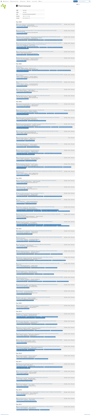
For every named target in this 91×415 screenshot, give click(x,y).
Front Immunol (18, 26)
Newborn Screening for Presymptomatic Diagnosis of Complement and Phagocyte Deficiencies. (33, 305)
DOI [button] (69, 24)
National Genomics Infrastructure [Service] (22, 48)
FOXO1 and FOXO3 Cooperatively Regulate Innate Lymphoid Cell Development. (30, 193)
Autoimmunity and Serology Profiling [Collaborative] (24, 70)
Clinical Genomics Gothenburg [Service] (31, 160)
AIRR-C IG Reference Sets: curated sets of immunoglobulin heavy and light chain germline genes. (33, 95)
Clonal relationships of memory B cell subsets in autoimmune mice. (28, 157)
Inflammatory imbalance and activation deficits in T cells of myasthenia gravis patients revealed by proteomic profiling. (37, 30)
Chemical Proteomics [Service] (21, 395)
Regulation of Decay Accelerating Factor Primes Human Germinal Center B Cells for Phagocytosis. (33, 297)
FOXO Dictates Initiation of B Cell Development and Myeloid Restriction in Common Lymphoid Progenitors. (35, 221)
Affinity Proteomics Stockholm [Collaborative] (23, 308)
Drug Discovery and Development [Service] (22, 98)
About (40, 1)
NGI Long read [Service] (53, 70)
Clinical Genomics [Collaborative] (21, 47)
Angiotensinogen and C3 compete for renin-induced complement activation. (30, 57)
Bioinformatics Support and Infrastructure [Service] (33, 316)
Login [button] (76, 1)
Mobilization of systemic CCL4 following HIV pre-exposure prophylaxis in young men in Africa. (33, 186)
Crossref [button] (73, 24)
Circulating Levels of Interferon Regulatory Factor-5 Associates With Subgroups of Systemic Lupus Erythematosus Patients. (37, 333)
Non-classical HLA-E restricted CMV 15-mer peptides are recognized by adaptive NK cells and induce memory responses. (37, 103)
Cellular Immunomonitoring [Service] (21, 343)
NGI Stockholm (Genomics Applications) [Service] (23, 267)
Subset (29, 1)
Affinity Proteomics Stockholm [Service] (22, 27)
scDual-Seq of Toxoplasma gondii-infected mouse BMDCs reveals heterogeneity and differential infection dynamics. (36, 123)
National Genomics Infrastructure (44, 409)
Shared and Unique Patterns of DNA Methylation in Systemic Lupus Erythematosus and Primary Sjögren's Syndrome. (36, 327)
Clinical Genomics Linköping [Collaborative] (33, 54)
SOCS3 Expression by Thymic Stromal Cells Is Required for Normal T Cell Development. (32, 290)
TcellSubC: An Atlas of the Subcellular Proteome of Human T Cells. (28, 313)
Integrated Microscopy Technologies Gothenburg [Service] (24, 380)
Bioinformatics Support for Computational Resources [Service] (40, 70)
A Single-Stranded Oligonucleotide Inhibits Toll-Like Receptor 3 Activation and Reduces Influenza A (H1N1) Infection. (36, 321)
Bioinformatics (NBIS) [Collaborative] (22, 120)
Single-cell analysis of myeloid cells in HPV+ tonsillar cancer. (27, 163)
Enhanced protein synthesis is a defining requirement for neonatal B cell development (31, 137)
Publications (6, 1)
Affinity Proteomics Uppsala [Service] (22, 33)
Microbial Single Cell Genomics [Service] (40, 113)
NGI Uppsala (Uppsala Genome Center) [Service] (64, 70)
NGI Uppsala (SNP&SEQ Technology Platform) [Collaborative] (43, 260)
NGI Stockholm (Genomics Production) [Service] (61, 113)
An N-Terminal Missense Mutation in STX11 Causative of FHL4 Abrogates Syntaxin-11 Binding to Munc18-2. (35, 406)
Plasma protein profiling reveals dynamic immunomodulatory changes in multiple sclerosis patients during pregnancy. (36, 180)
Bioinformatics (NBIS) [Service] (21, 316)
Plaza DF (34, 68)
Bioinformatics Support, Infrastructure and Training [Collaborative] (37, 120)
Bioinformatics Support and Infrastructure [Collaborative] (35, 153)
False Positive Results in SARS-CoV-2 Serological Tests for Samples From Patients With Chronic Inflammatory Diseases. (37, 284)
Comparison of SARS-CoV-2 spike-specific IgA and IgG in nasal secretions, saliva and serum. (32, 89)
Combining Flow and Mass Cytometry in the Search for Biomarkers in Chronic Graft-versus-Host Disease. (35, 383)
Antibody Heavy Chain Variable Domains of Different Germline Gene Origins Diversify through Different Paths (35, 363)
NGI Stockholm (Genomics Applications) (22, 409)
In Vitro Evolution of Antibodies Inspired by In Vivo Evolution (27, 355)
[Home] (1, 1)
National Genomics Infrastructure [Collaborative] (58, 260)
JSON (78, 4)
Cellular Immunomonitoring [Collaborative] (34, 241)
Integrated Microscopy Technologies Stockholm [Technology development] (26, 401)
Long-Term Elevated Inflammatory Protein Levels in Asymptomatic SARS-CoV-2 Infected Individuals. (34, 244)
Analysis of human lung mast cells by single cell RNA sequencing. (28, 150)
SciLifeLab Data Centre (5, 414)
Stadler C (21, 314)
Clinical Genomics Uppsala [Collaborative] (32, 47)
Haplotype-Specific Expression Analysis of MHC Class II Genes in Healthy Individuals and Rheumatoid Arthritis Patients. (37, 250)
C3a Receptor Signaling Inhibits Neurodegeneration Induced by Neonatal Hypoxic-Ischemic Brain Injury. (34, 230)
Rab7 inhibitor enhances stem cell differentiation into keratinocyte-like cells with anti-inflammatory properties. (35, 51)
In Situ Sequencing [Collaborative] (21, 218)
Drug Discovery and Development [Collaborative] (36, 336)
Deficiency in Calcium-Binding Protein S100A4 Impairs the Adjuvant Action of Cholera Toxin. (32, 377)
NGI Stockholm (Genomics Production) (34, 409)
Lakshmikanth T (22, 372)
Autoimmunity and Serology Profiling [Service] (23, 175)
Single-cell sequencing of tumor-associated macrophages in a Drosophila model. (30, 110)
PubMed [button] (66, 24)
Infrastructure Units (14, 1)
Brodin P (30, 384)
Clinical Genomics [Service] (20, 140)
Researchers (23, 1)
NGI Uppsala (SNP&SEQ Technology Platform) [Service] (55, 47)
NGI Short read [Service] (43, 47)
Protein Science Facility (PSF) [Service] (50, 336)
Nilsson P (31, 306)
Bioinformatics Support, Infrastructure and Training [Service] (50, 316)
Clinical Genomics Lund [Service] (30, 140)
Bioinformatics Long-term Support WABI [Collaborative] (35, 196)
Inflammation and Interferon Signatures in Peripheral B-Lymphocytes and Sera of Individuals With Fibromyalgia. (36, 206)
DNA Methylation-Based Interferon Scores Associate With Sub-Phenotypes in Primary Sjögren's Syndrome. (35, 257)
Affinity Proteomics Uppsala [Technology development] (24, 92)
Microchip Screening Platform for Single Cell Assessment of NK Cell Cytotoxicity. (30, 398)
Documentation (34, 1)
